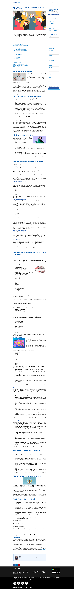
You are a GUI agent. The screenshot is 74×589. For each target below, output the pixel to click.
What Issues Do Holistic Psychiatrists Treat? (20, 43)
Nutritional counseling (18, 59)
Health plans (35, 570)
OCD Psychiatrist (51, 21)
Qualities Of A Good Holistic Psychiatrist (20, 64)
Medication (16, 58)
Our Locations (29, 587)
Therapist (50, 74)
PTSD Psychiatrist (51, 23)
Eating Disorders (51, 48)
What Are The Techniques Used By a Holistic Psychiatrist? (23, 56)
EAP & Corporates (47, 2)
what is (50, 77)
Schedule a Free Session (54, 14)
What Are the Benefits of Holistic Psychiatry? (21, 45)
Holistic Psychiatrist (52, 26)
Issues (50, 53)
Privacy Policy (15, 587)
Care (49, 43)
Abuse (50, 36)
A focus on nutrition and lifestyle (20, 49)
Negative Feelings (51, 60)
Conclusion (15, 67)
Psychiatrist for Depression (53, 30)
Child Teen (50, 45)
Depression (50, 46)
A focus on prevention (18, 48)
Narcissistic (50, 58)
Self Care (50, 67)
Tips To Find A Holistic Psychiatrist (19, 66)
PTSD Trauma (51, 63)
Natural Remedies (17, 62)
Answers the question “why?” (19, 51)
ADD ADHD (50, 38)
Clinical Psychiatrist (52, 25)
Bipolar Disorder (51, 41)
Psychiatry (14, 10)
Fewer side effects (18, 54)
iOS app (31, 550)
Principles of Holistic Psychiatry (18, 44)
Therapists (34, 572)
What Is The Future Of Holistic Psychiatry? (20, 65)
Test (49, 72)
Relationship (51, 65)
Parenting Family (51, 62)
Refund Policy (24, 587)
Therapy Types (51, 75)
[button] (14, 565)
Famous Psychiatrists (52, 28)
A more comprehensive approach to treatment (22, 46)
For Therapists (51, 50)
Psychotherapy (17, 57)
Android (27, 550)
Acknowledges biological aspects (20, 50)
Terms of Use (20, 587)
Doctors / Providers (36, 571)
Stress (50, 70)
